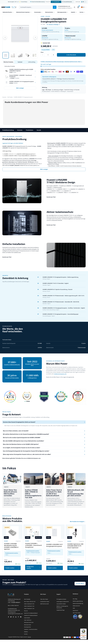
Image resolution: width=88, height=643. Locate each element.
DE (83, 7)
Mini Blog (75, 599)
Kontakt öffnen (80, 583)
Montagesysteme (61, 12)
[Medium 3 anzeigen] (20, 55)
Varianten (19, 130)
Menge (42, 52)
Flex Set (26, 610)
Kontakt (39, 130)
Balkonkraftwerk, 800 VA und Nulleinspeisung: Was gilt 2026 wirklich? (75, 493)
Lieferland (77, 1)
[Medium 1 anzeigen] (5, 55)
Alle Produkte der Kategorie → (78, 521)
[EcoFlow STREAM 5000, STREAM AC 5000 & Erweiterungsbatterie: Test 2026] (33, 479)
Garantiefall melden (61, 603)
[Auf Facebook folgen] (8, 617)
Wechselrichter (49, 12)
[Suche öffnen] (54, 7)
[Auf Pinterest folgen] (18, 617)
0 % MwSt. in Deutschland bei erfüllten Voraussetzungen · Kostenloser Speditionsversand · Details (61, 61)
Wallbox (26, 631)
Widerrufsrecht (76, 605)
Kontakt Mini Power (44, 601)
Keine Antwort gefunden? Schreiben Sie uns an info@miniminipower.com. (21, 458)
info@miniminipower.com (64, 6)
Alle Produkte (10, 97)
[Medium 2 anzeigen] (13, 55)
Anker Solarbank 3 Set (29, 606)
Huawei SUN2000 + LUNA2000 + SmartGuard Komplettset (33, 545)
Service (81, 12)
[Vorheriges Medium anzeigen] (5, 37)
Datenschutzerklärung (78, 603)
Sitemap (29, 637)
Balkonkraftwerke (7, 12)
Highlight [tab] (20, 62)
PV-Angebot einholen (61, 599)
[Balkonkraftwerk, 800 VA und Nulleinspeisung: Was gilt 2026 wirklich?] (76, 479)
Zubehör (73, 12)
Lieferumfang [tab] (31, 62)
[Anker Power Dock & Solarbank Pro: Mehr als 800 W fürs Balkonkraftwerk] (54, 479)
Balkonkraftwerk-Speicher (23, 12)
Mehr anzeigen (20, 88)
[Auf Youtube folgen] (20, 617)
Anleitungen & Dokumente (63, 601)
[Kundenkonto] (74, 7)
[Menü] (86, 629)
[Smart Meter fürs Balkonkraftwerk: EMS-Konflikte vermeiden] (12, 479)
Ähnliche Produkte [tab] (8, 62)
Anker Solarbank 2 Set (29, 608)
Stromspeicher (27, 627)
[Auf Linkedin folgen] (15, 617)
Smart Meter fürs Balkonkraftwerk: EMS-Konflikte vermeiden (10, 493)
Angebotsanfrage (60, 610)
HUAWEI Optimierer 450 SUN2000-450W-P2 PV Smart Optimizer (75, 546)
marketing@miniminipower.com (15, 613)
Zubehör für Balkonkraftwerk (30, 615)
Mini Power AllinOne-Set (29, 601)
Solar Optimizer (27, 620)
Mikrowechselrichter (29, 622)
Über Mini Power (44, 599)
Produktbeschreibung (8, 130)
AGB (74, 608)
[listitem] (20, 71)
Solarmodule (37, 12)
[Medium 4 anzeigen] (27, 55)
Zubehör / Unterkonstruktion (30, 629)
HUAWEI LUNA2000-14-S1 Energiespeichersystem (54, 545)
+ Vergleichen (18, 541)
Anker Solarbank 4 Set (29, 603)
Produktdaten (29, 130)
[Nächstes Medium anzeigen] (35, 37)
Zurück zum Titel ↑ (51, 197)
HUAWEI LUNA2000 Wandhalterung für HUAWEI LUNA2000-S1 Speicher (11, 546)
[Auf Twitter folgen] (10, 617)
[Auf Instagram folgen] (13, 617)
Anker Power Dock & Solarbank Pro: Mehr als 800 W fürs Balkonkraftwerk (54, 493)
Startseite (4, 97)
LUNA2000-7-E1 (12, 154)
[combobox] (36, 7)
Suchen (26, 634)
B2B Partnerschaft (44, 603)
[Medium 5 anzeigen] (34, 55)
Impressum (75, 610)
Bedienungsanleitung (78, 601)
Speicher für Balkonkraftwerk (31, 613)
